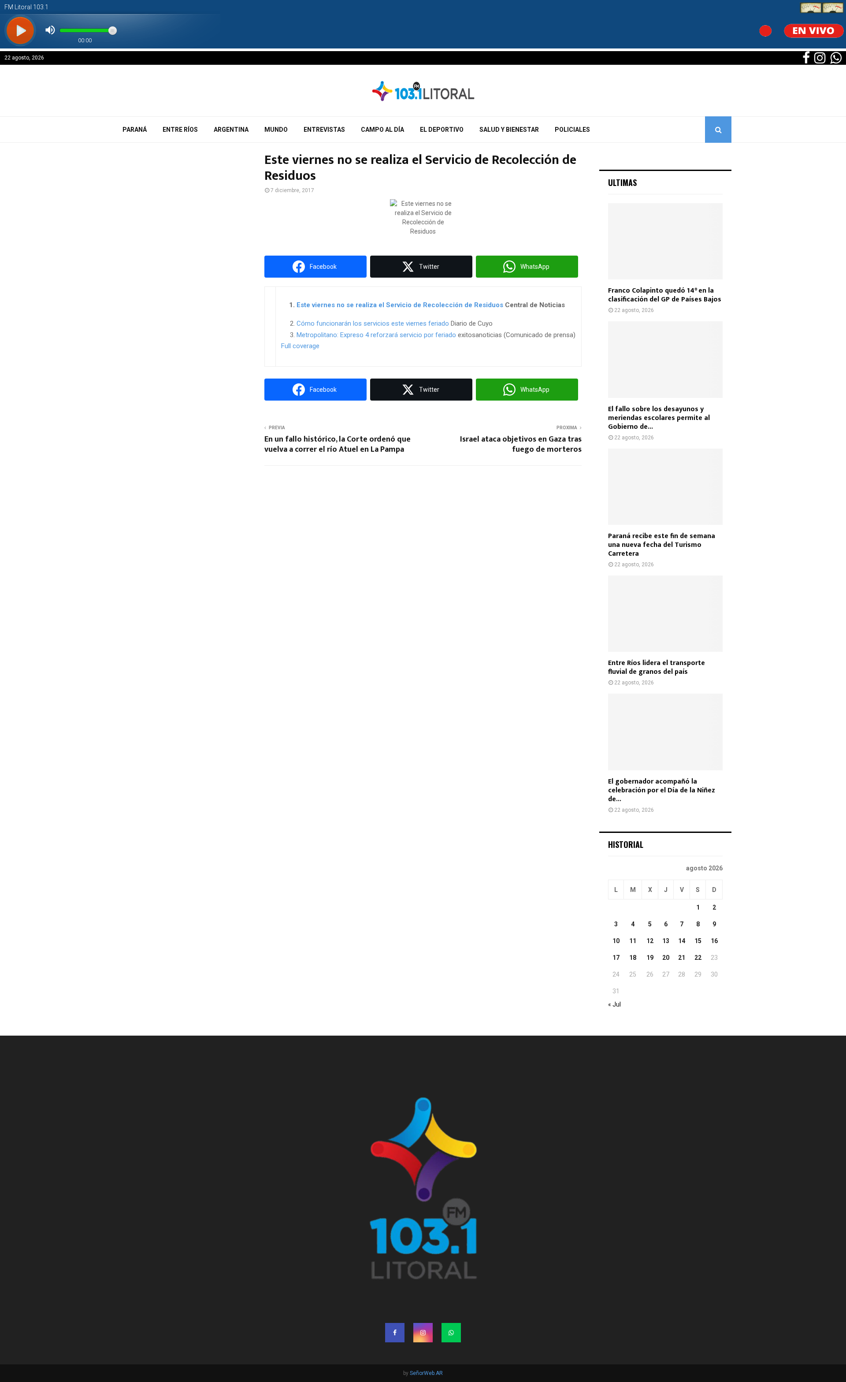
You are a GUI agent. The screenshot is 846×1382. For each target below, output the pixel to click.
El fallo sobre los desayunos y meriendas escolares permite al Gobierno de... (659, 418)
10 (616, 940)
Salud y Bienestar (509, 129)
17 (616, 957)
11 (632, 940)
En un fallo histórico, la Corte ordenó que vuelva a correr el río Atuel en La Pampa (337, 445)
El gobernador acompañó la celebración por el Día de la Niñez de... (661, 790)
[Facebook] (394, 1332)
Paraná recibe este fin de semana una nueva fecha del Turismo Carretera (661, 545)
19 (649, 957)
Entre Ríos (180, 129)
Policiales (572, 129)
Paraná (134, 129)
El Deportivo (442, 129)
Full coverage (300, 346)
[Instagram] (423, 1332)
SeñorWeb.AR (426, 1373)
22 (697, 957)
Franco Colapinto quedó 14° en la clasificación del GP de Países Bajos (664, 295)
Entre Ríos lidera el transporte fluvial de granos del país (656, 667)
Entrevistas (324, 129)
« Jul (614, 1004)
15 (697, 940)
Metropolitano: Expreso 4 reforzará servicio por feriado (376, 335)
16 (714, 940)
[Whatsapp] (451, 1332)
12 (649, 940)
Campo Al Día (382, 129)
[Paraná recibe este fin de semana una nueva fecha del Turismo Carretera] (665, 487)
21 (681, 957)
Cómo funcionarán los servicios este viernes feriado (373, 323)
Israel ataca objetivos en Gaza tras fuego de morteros (521, 445)
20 (665, 957)
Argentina (231, 129)
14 (681, 940)
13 (665, 940)
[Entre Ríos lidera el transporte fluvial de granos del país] (665, 614)
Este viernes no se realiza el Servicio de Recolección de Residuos (400, 305)
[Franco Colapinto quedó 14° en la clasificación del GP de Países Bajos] (665, 241)
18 (632, 957)
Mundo (276, 129)
